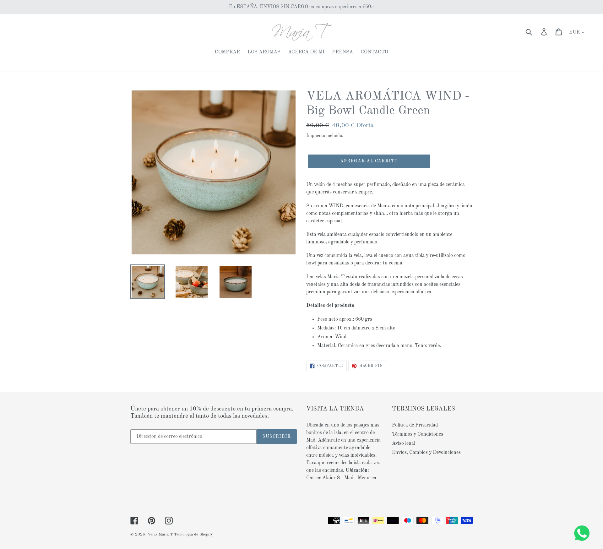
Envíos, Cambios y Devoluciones (426, 452)
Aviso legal (403, 443)
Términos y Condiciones (417, 434)
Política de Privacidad (415, 425)
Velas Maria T (160, 534)
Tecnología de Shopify (193, 534)
